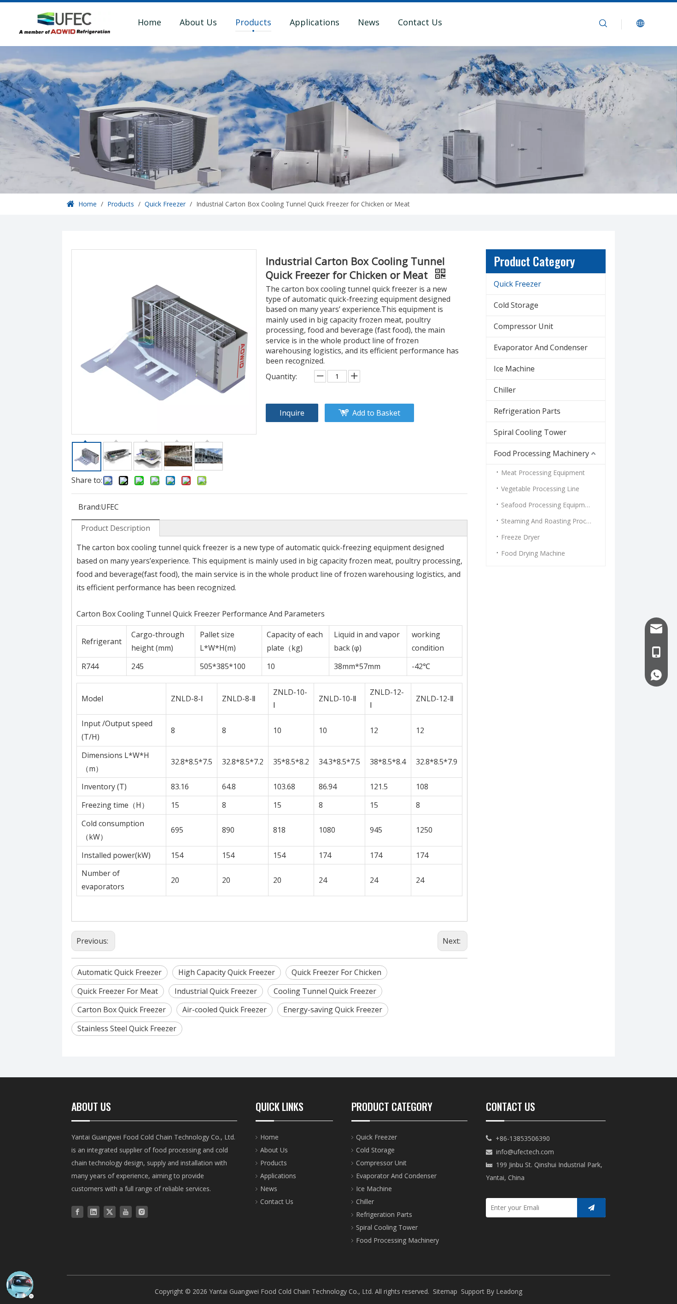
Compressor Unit (523, 326)
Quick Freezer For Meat (117, 991)
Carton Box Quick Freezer (121, 1009)
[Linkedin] (93, 1211)
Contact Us (420, 22)
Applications (314, 22)
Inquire (292, 413)
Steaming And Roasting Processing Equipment (553, 521)
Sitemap (445, 1291)
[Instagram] (142, 1211)
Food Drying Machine (533, 553)
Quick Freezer (517, 284)
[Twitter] (110, 1211)
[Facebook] (77, 1211)
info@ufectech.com (525, 1151)
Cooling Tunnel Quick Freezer (325, 991)
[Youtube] (126, 1211)
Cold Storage (516, 305)
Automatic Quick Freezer (119, 972)
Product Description (115, 528)
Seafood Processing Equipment (548, 504)
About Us (198, 22)
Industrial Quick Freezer (216, 991)
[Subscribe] (591, 1207)
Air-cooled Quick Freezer (224, 1009)
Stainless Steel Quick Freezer (126, 1028)
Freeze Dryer (520, 537)
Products (253, 22)
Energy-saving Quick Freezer (332, 1009)
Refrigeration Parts (527, 411)
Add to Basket (376, 413)
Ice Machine (514, 369)
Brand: (89, 507)
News (368, 22)
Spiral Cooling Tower (530, 432)
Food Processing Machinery (541, 453)
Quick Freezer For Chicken (336, 972)
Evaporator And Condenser (541, 347)
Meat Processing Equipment (543, 472)
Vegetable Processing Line (540, 488)
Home (149, 22)
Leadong (509, 1291)
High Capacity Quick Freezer (226, 972)
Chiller (505, 390)
